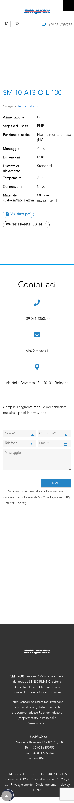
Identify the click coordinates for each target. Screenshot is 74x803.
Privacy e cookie (22, 785)
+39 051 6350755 (60, 25)
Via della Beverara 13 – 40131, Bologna (37, 383)
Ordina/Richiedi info (28, 224)
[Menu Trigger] (68, 5)
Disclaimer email (46, 785)
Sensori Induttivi (27, 106)
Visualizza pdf (20, 214)
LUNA (37, 790)
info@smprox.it (37, 351)
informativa (53, 491)
